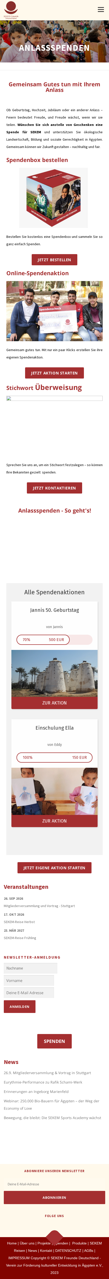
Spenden (54, 1041)
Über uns (27, 1243)
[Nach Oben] (55, 1237)
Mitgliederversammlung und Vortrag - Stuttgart (39, 906)
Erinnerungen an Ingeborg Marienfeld (36, 1091)
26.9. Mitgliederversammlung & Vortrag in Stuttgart (47, 1072)
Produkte (79, 1243)
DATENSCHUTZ (68, 1251)
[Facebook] (48, 1226)
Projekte (44, 1243)
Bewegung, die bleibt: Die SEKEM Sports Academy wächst (52, 1117)
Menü (100, 9)
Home (12, 1243)
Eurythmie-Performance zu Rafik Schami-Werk (43, 1082)
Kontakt (46, 1251)
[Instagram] (61, 1226)
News (32, 1251)
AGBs (88, 1251)
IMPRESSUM (19, 1258)
